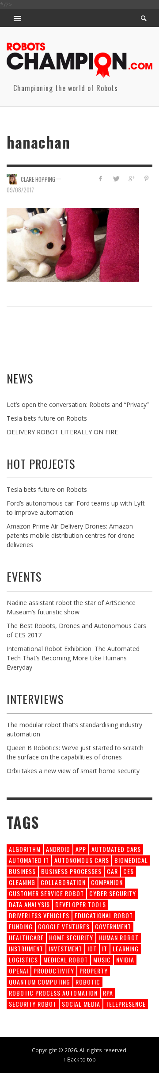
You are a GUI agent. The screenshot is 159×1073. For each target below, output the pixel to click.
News (20, 378)
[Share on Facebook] (100, 178)
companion (107, 882)
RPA (108, 992)
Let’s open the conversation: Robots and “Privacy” (78, 404)
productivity (54, 970)
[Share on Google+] (131, 178)
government (113, 926)
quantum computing (39, 981)
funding (21, 926)
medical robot (65, 959)
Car (112, 871)
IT (104, 948)
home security (71, 937)
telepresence (126, 1003)
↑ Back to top (79, 1059)
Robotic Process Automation (53, 992)
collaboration (63, 882)
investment (65, 948)
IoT (92, 948)
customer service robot (46, 893)
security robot (33, 1003)
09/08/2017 (20, 189)
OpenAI (18, 970)
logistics (23, 959)
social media (81, 1003)
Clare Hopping (38, 178)
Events (24, 576)
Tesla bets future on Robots (47, 418)
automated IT (29, 860)
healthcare (26, 937)
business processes (71, 871)
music (102, 959)
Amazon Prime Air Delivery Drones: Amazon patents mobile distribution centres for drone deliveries (71, 535)
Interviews (35, 699)
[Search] (18, 18)
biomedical (131, 860)
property (94, 970)
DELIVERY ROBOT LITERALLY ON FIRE (62, 432)
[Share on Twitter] (116, 178)
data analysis (29, 904)
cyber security (112, 893)
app (81, 849)
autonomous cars (81, 860)
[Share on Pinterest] (146, 178)
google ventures (64, 926)
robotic (88, 981)
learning (126, 948)
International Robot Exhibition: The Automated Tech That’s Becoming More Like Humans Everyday (73, 657)
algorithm (25, 849)
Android (58, 849)
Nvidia (125, 959)
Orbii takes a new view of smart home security (73, 770)
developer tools (80, 904)
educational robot (104, 915)
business (22, 871)
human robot (118, 937)
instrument (26, 948)
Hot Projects (41, 463)
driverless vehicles (39, 915)
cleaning (22, 882)
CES (128, 871)
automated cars (116, 849)
